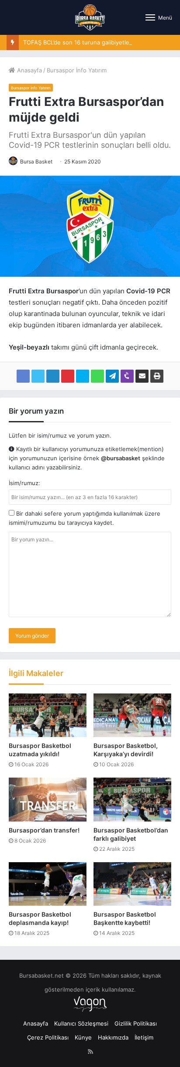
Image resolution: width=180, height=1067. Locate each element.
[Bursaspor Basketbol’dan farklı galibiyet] (132, 799)
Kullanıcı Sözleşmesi (81, 1023)
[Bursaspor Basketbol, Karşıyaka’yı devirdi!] (132, 715)
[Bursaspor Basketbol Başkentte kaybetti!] (132, 884)
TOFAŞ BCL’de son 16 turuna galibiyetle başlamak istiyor (98, 42)
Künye (83, 1037)
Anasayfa (28, 70)
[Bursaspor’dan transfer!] (48, 799)
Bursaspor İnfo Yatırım (77, 70)
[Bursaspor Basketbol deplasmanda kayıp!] (48, 884)
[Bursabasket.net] (89, 17)
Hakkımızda (113, 1037)
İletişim (144, 1037)
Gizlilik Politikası (135, 1023)
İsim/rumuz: (24, 482)
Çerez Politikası (48, 1037)
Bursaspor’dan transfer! (44, 830)
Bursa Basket (36, 161)
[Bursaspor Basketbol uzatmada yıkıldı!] (48, 715)
